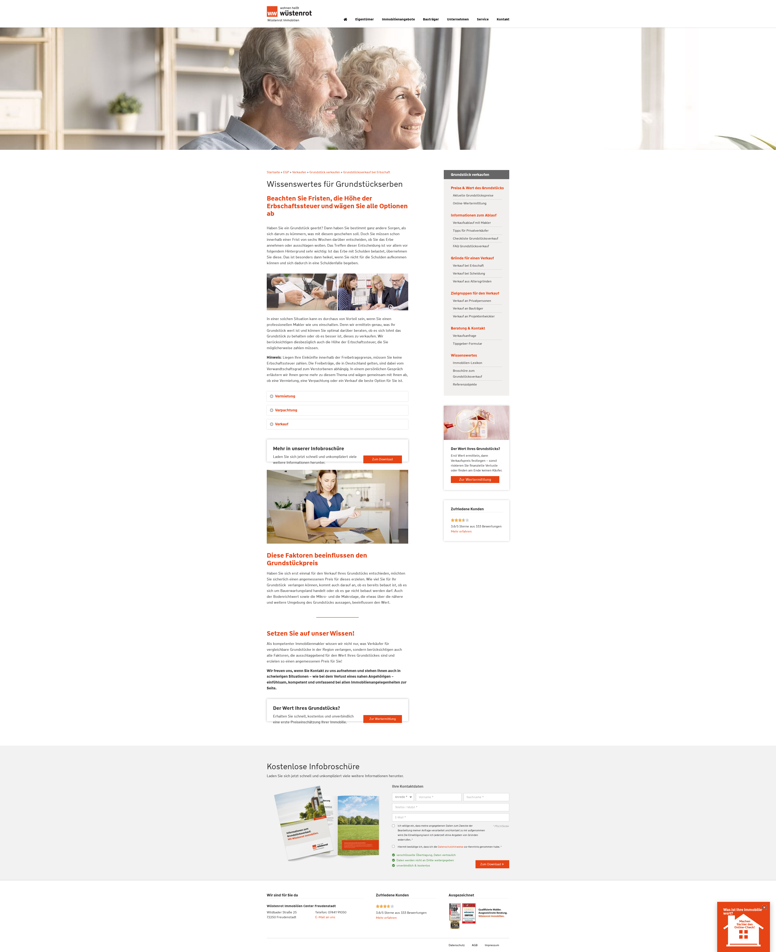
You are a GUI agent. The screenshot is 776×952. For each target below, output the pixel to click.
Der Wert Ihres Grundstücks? (306, 708)
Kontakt (503, 19)
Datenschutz (457, 945)
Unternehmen (458, 19)
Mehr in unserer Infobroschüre (308, 448)
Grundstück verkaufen (324, 172)
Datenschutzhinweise (450, 846)
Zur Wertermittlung (382, 719)
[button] (337, 396)
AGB (475, 945)
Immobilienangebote (398, 19)
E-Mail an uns (325, 917)
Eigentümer (364, 19)
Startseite (273, 172)
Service (483, 19)
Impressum (492, 945)
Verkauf (281, 424)
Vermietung (285, 396)
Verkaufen (299, 172)
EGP (286, 172)
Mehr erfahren (386, 918)
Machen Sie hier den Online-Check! (744, 924)
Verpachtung (286, 410)
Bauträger (431, 19)
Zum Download (382, 459)
